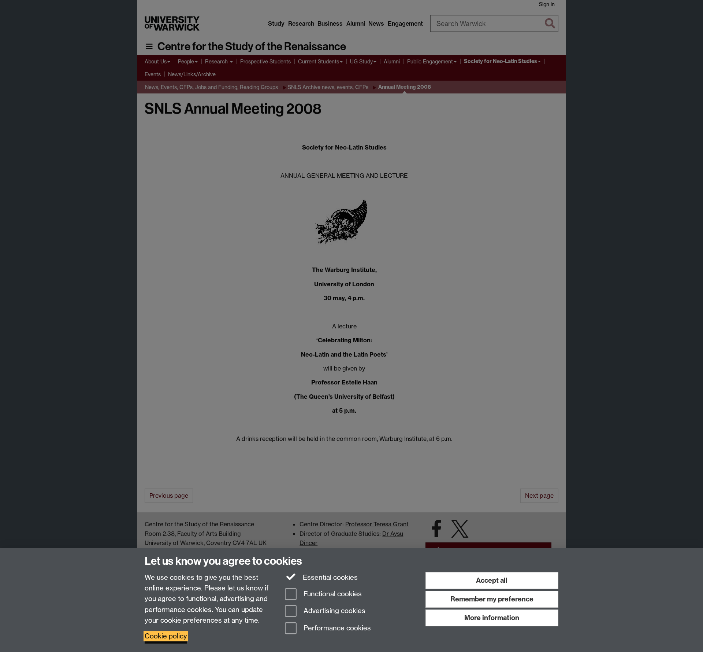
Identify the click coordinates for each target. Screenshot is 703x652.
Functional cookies (332, 594)
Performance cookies (336, 628)
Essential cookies (329, 577)
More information (491, 618)
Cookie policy (166, 636)
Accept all (491, 580)
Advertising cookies (333, 611)
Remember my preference (491, 599)
